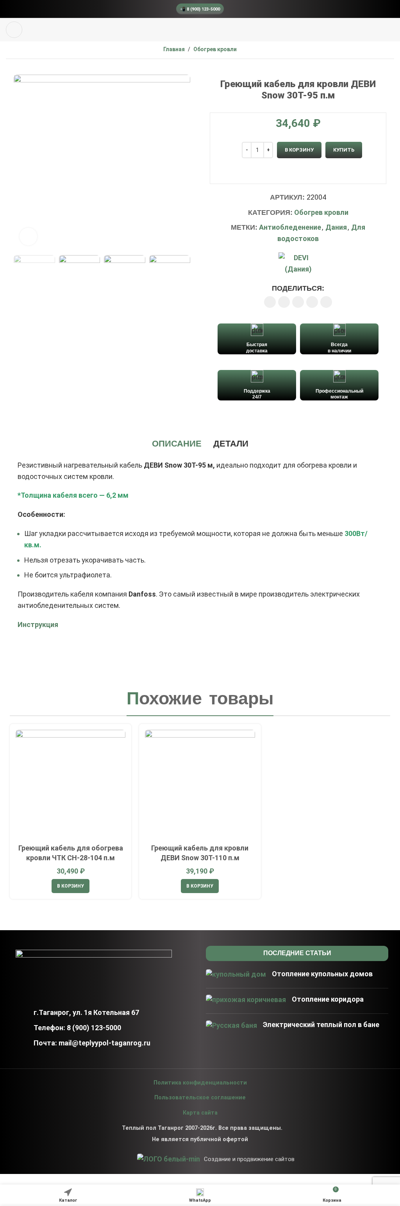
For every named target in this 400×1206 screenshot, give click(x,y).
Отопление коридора (328, 999)
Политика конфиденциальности (200, 1082)
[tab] (177, 444)
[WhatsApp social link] (298, 302)
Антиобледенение (290, 227)
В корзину (299, 150)
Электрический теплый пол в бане (321, 1024)
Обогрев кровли (215, 49)
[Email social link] (270, 302)
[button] (70, 886)
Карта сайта (200, 1113)
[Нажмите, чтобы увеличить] (28, 236)
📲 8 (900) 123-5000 (200, 9)
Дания (336, 227)
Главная (174, 49)
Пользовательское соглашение (200, 1097)
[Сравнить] (298, 175)
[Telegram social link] (326, 302)
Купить (343, 150)
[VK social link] (312, 302)
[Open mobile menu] (14, 30)
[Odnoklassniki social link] (284, 302)
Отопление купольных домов (322, 974)
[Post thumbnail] (236, 975)
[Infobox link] (257, 338)
